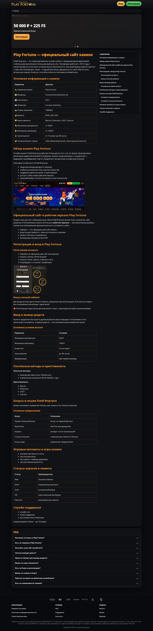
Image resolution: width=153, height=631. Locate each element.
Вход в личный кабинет (110, 79)
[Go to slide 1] (75, 46)
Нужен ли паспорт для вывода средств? (31, 558)
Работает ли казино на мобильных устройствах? (34, 578)
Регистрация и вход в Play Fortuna (113, 71)
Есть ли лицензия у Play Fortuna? (28, 543)
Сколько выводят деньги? (25, 553)
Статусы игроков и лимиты (110, 108)
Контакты (59, 616)
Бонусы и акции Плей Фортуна (111, 94)
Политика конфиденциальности (24, 612)
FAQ (56, 609)
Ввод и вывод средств (108, 83)
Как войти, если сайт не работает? (29, 548)
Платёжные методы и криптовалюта (114, 90)
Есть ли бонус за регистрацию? (28, 568)
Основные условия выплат (111, 86)
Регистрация (134, 3)
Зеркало (102, 616)
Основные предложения (110, 97)
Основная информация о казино (112, 58)
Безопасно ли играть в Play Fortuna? (29, 538)
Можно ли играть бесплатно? (27, 563)
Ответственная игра (19, 616)
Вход (121, 3)
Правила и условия (19, 609)
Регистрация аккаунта (109, 75)
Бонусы (102, 609)
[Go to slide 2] (77, 46)
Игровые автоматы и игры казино (113, 105)
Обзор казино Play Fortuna (110, 61)
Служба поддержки (107, 112)
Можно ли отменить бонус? (26, 573)
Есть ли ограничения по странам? (28, 583)
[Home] (24, 4)
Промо (101, 612)
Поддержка (59, 612)
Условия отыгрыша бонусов (111, 101)
